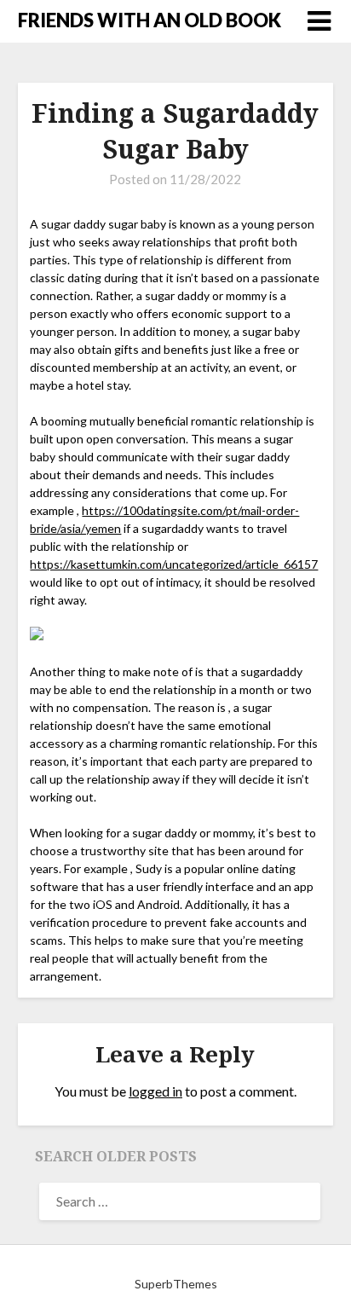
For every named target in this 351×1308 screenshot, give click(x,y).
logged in (155, 1091)
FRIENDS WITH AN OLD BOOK (149, 20)
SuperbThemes (176, 1283)
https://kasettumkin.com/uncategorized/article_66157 (174, 564)
